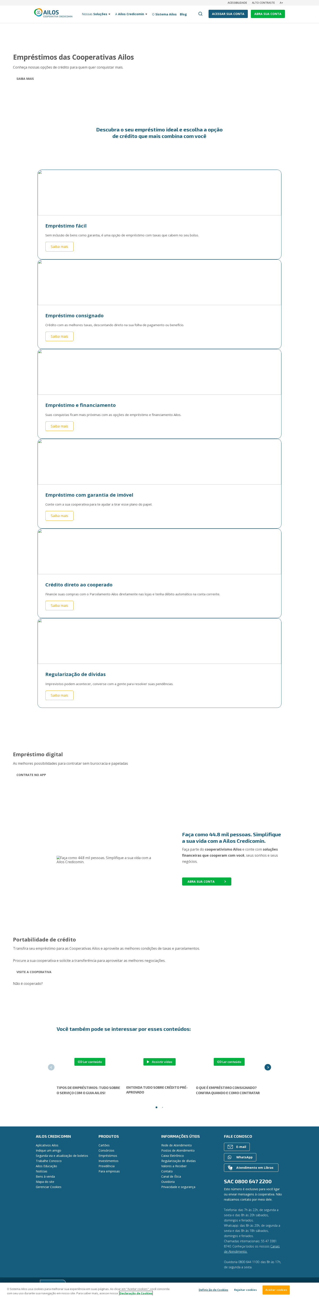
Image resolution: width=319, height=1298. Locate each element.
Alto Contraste (263, 3)
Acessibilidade (237, 3)
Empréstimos (108, 1156)
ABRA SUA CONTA (267, 14)
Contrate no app (31, 775)
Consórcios (106, 1150)
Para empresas (109, 1171)
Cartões (104, 1145)
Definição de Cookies (213, 1290)
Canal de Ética (171, 1176)
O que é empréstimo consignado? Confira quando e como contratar (228, 1090)
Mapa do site (45, 1182)
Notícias (41, 1171)
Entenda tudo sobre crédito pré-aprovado (157, 1089)
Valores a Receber (174, 1166)
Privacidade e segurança (178, 1187)
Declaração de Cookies (136, 1293)
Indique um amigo (48, 1150)
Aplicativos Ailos (47, 1145)
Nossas (94, 14)
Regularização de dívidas (178, 1161)
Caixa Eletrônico (172, 1156)
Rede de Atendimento (176, 1145)
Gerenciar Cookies (48, 1187)
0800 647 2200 (253, 1181)
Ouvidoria (168, 1182)
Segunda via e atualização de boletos (62, 1156)
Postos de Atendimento (178, 1150)
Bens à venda (45, 1176)
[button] (51, 1067)
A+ (281, 3)
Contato (167, 1171)
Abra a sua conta (58, 983)
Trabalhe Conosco (49, 1161)
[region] (159, 1290)
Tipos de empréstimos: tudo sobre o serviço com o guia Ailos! (88, 1090)
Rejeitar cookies (245, 1290)
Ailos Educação (46, 1166)
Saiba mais (25, 79)
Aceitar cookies (276, 1290)
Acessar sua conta (228, 14)
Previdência (107, 1166)
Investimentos (108, 1161)
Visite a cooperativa (33, 972)
